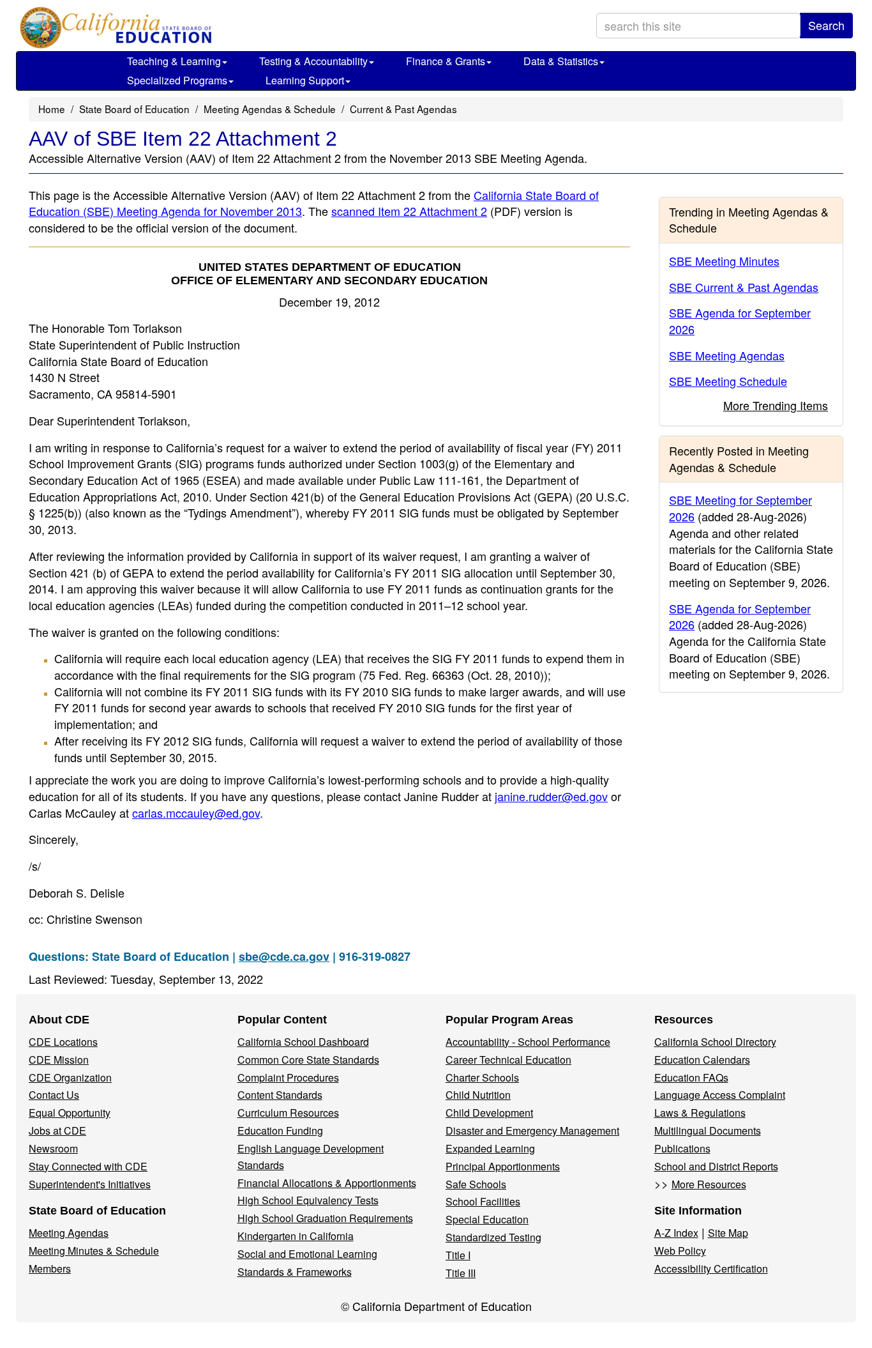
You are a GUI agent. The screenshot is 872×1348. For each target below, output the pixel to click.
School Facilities (483, 1201)
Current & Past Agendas (403, 109)
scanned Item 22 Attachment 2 (409, 211)
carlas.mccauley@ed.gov (196, 812)
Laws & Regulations (700, 1112)
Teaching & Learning (174, 61)
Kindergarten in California (295, 1236)
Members (50, 1268)
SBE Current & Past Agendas (743, 287)
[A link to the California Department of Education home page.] (113, 28)
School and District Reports (716, 1166)
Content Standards (279, 1094)
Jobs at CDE (57, 1130)
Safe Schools (476, 1184)
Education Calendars (702, 1059)
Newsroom (53, 1148)
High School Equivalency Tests (308, 1200)
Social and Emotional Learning (307, 1253)
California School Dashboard (303, 1041)
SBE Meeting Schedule (728, 380)
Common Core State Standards (308, 1059)
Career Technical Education (508, 1059)
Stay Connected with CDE (88, 1166)
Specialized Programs (177, 80)
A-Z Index (676, 1232)
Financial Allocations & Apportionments (326, 1183)
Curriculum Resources (288, 1112)
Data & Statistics (560, 61)
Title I (458, 1255)
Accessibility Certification (711, 1268)
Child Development (489, 1112)
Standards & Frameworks (294, 1271)
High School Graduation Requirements (325, 1218)
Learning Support (305, 80)
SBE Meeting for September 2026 (740, 508)
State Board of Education (134, 109)
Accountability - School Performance (528, 1041)
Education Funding (280, 1130)
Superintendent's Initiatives (90, 1184)
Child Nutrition (478, 1094)
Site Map (728, 1232)
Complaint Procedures (288, 1077)
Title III (461, 1273)
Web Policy (680, 1250)
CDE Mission (59, 1059)
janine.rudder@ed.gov (551, 796)
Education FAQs (691, 1077)
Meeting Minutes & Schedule (94, 1250)
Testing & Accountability (313, 61)
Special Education (487, 1219)
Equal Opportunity (69, 1112)
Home (51, 109)
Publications (682, 1148)
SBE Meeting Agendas (727, 355)
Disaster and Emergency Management (532, 1130)
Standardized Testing (493, 1237)
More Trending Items (775, 405)
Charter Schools (482, 1077)
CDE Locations (63, 1041)
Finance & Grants (445, 61)
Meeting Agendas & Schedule (270, 109)
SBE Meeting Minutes (724, 260)
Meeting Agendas (69, 1232)
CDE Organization (70, 1077)
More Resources (709, 1184)
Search (826, 25)
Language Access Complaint (719, 1094)
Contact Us (54, 1094)
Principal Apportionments (503, 1166)
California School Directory (715, 1041)
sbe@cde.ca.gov (284, 956)
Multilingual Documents (707, 1130)
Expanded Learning (490, 1148)
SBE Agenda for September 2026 (740, 320)
